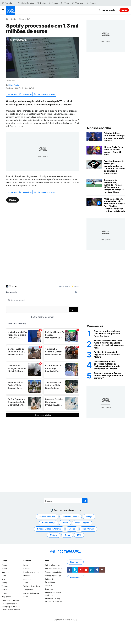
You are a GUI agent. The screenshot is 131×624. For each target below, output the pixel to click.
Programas (6, 597)
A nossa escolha (98, 128)
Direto (124, 10)
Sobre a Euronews (52, 565)
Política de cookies (53, 576)
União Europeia (82, 523)
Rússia (65, 523)
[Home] (7, 19)
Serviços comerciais (53, 569)
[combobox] (101, 3)
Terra (4, 576)
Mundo (21, 19)
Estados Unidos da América (49, 529)
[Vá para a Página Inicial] (10, 10)
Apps (25, 583)
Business (5, 572)
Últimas (26, 576)
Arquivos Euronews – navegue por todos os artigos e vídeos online (11, 606)
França (89, 517)
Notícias (13, 19)
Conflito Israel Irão (47, 517)
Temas (4, 561)
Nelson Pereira (13, 85)
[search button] (88, 3)
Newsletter (75, 577)
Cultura (5, 590)
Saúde (4, 583)
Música (12, 200)
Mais (47, 561)
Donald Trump (48, 523)
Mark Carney (88, 529)
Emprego (49, 589)
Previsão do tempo (31, 572)
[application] (42, 57)
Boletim (26, 569)
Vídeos (4, 593)
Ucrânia (53, 535)
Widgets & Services (31, 586)
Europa (4, 565)
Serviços (27, 561)
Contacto (49, 585)
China (67, 535)
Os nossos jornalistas (10, 600)
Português (8, 3)
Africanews (28, 590)
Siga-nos (27, 579)
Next (4, 579)
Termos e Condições (53, 572)
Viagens (5, 586)
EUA (28, 19)
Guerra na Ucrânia (71, 517)
